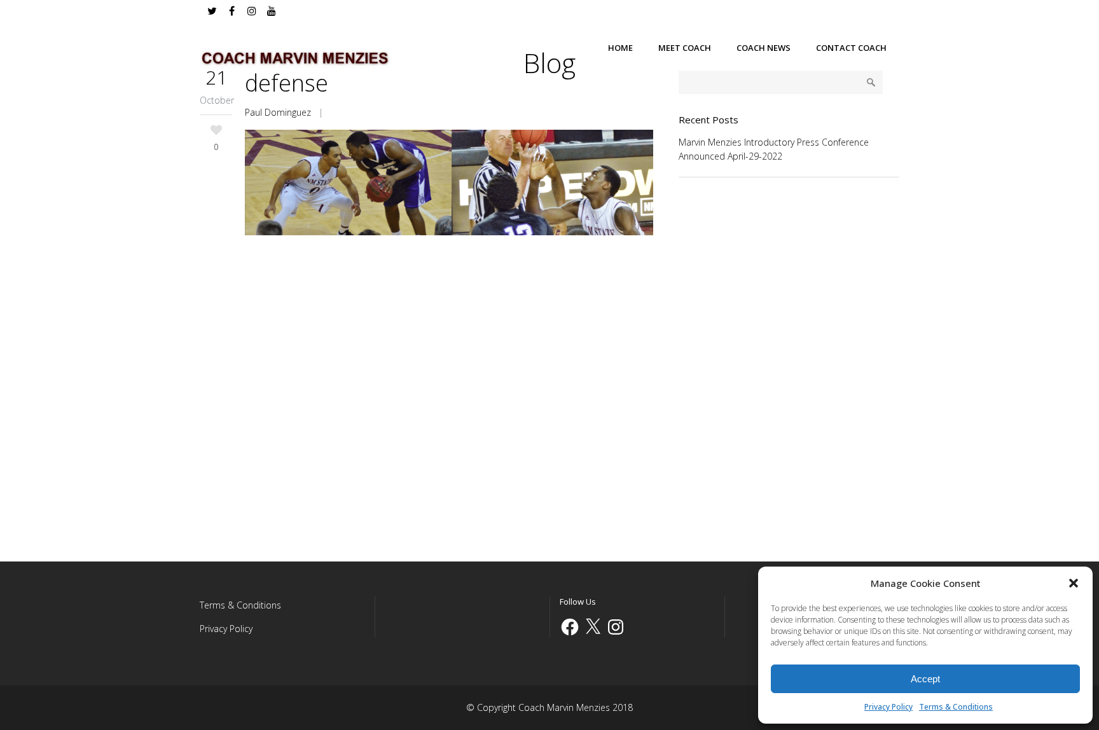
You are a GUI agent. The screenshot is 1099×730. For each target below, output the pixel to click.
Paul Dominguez (278, 112)
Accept (925, 678)
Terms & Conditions (956, 706)
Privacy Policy (888, 706)
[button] (1073, 583)
